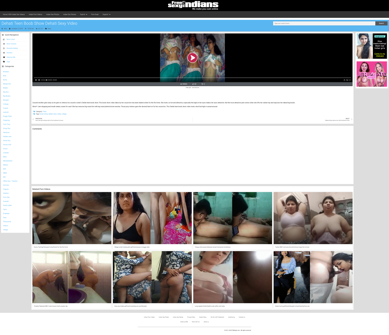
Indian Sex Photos (52, 14)
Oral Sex (6, 185)
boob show (44, 114)
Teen (49, 29)
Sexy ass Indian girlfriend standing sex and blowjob (130, 306)
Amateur (6, 72)
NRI (4, 177)
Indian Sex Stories (69, 14)
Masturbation (7, 161)
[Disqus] (192, 157)
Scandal (6, 201)
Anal (4, 76)
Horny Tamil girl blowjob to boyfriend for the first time (51, 247)
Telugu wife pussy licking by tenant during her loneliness (212, 247)
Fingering (6, 120)
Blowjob (6, 100)
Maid (5, 157)
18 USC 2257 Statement (217, 317)
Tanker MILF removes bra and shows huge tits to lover (292, 247)
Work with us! (196, 322)
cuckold (6, 112)
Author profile (184, 322)
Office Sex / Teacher (10, 181)
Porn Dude (95, 14)
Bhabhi (5, 88)
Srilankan (6, 213)
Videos (5, 226)
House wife (7, 145)
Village (5, 230)
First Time (6, 124)
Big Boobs (6, 96)
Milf (4, 169)
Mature (5, 165)
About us (206, 322)
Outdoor (6, 193)
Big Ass (6, 92)
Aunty (5, 80)
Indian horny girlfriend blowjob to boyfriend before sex (292, 306)
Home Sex (6, 141)
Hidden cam (7, 136)
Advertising (231, 317)
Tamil (5, 209)
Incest (5, 149)
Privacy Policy (191, 317)
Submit (82, 14)
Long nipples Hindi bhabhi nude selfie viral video (210, 306)
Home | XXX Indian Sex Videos (14, 14)
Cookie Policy (202, 317)
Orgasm (6, 189)
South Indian (7, 205)
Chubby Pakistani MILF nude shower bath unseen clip (51, 306)
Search (381, 23)
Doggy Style (7, 116)
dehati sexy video (55, 114)
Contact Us (242, 317)
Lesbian (6, 153)
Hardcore (6, 132)
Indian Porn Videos (35, 14)
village (64, 114)
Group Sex (6, 128)
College (6, 104)
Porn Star (6, 197)
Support (105, 14)
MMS (5, 173)
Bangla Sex (7, 84)
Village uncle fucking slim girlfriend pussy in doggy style (132, 247)
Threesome (7, 222)
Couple (5, 108)
